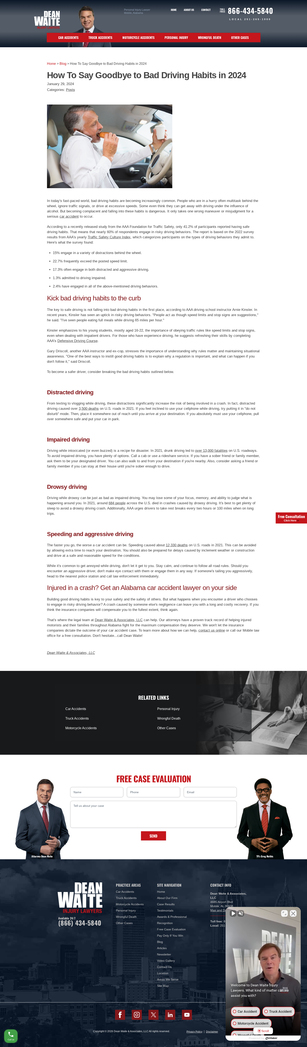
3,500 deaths (89, 409)
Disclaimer (212, 1031)
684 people (117, 503)
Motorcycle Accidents (138, 37)
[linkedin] (170, 1015)
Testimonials (165, 910)
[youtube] (187, 1015)
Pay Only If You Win (170, 935)
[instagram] (137, 1015)
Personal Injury (176, 37)
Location (162, 973)
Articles (162, 948)
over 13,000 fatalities (211, 451)
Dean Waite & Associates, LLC (119, 620)
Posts (70, 90)
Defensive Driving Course (77, 341)
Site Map (163, 985)
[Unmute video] (233, 913)
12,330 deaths (177, 545)
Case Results (166, 904)
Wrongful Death (209, 37)
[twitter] (153, 1015)
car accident (69, 216)
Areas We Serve (168, 979)
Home (173, 9)
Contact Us (164, 967)
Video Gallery (166, 960)
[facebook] (120, 1015)
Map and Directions (223, 910)
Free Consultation (291, 518)
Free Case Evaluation (171, 929)
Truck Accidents (100, 37)
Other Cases (240, 37)
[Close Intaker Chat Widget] (293, 913)
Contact (206, 9)
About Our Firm (167, 898)
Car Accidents (68, 37)
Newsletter (164, 954)
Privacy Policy (194, 1031)
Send (153, 836)
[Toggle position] (284, 913)
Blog (63, 63)
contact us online (211, 630)
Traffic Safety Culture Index (109, 237)
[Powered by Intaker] (271, 1038)
